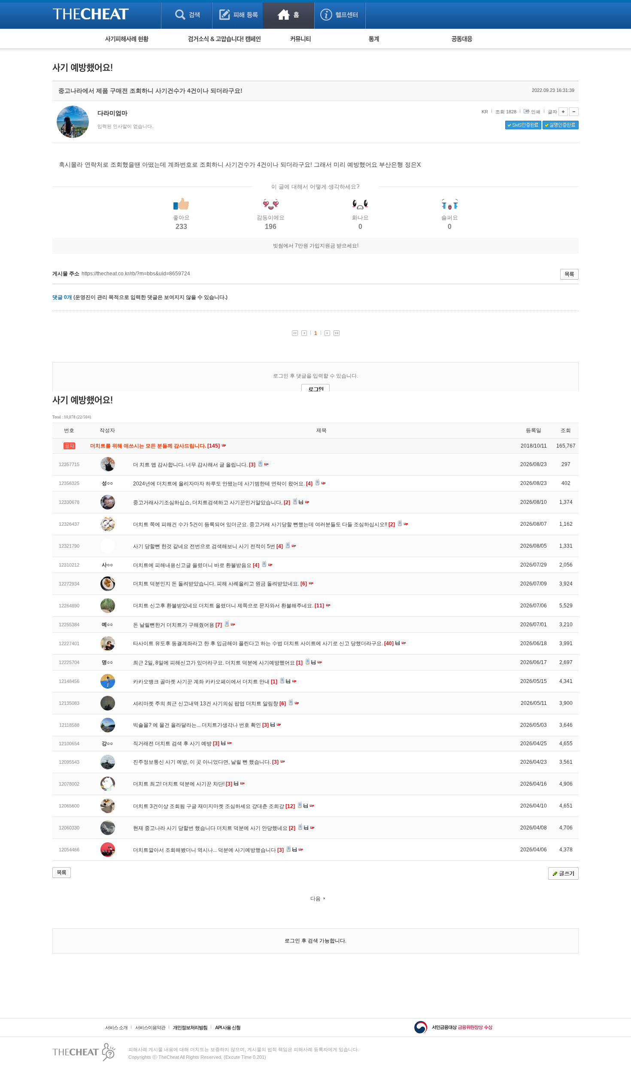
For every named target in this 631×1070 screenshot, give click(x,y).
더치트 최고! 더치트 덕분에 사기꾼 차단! (182, 784)
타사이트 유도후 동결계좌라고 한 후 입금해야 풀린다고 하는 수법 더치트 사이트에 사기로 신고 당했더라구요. (263, 643)
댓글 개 (62, 297)
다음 (315, 899)
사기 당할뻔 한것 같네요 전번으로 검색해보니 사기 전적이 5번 (208, 546)
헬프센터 (339, 14)
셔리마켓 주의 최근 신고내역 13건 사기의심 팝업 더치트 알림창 (209, 704)
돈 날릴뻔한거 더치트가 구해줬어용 (177, 625)
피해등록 (237, 14)
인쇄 (535, 111)
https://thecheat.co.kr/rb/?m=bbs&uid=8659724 (136, 274)
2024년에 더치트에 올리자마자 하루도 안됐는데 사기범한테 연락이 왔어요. (222, 484)
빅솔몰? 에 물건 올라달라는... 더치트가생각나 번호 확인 (201, 725)
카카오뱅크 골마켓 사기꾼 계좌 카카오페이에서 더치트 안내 (205, 682)
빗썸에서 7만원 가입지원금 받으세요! (315, 246)
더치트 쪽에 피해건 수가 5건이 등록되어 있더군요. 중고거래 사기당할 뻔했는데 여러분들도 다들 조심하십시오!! (264, 524)
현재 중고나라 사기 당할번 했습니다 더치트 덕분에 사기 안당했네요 (214, 828)
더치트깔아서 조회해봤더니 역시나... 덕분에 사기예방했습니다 (208, 850)
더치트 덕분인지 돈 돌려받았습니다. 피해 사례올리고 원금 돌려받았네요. (220, 584)
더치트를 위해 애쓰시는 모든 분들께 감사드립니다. (155, 446)
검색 (186, 14)
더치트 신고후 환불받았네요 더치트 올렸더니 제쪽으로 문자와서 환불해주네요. (228, 606)
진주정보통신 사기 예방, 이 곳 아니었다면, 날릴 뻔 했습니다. (206, 762)
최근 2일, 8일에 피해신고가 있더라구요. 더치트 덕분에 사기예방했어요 (218, 663)
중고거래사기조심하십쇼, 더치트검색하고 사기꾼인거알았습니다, (211, 503)
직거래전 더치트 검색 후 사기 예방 (176, 744)
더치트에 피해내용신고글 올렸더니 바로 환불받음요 (196, 565)
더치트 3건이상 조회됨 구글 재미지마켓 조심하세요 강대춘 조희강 (214, 806)
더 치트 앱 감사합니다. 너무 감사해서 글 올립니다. (194, 465)
